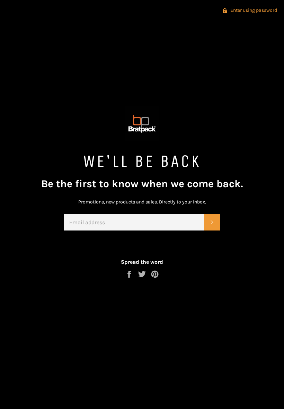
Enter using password (253, 10)
